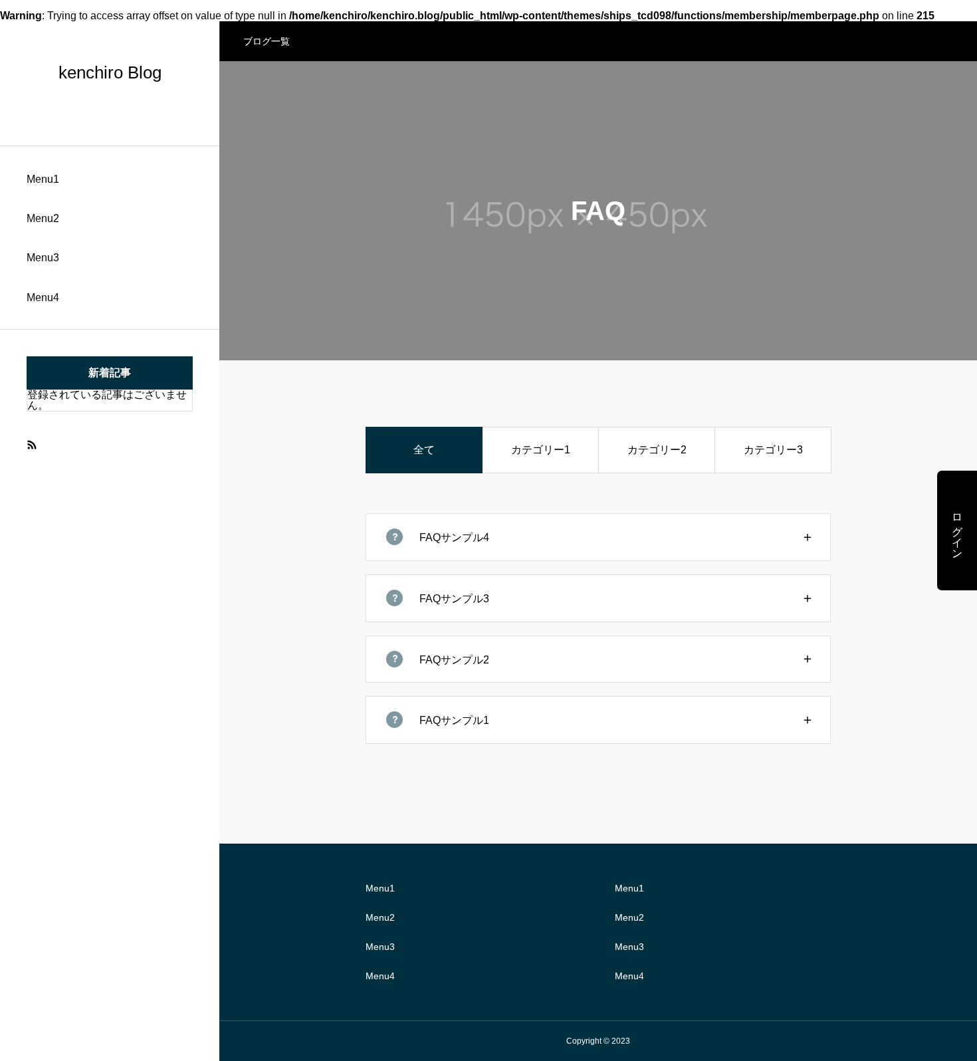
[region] (109, 530)
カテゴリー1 (540, 449)
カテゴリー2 (657, 449)
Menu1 (43, 179)
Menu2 (43, 218)
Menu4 (43, 297)
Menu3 (43, 257)
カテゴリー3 (773, 449)
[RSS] (31, 444)
